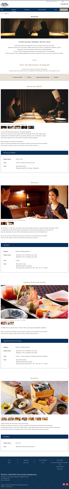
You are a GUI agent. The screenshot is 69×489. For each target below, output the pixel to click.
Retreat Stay (26, 462)
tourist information (43, 460)
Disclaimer (2, 486)
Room (9, 462)
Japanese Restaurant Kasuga (42, 77)
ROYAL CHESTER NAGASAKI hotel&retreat (19, 475)
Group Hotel (59, 468)
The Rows (29, 77)
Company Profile (59, 466)
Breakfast (56, 77)
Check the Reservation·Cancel (51, 1)
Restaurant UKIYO (17, 77)
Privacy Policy (60, 460)
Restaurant (26, 460)
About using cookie (9, 486)
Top (9, 460)
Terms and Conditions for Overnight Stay (60, 463)
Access (42, 462)
